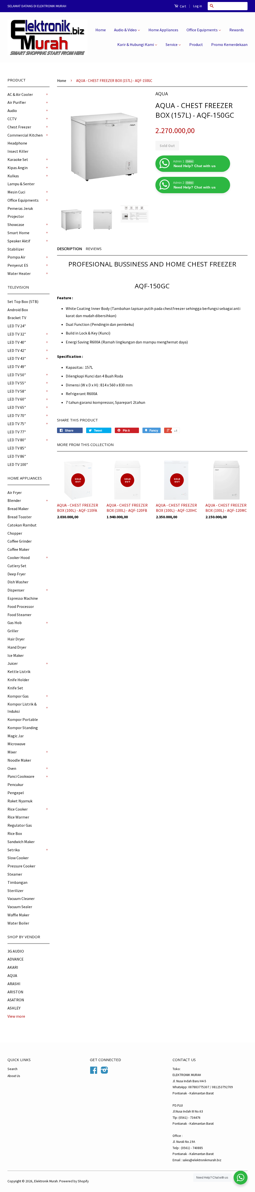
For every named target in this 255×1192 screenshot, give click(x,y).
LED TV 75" (16, 423)
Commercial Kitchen (25, 135)
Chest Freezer (19, 126)
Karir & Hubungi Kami (136, 44)
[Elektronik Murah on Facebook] (93, 1072)
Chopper (14, 533)
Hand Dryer (16, 647)
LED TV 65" (16, 407)
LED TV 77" (16, 431)
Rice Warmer (18, 817)
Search (12, 1069)
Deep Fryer (16, 573)
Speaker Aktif (18, 240)
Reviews (94, 248)
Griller (12, 630)
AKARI (12, 967)
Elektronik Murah (46, 1181)
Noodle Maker (19, 760)
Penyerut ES (17, 265)
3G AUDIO (15, 951)
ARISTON (15, 991)
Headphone (17, 143)
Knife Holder (18, 679)
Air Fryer (14, 492)
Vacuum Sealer (19, 906)
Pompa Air (16, 257)
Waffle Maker (18, 914)
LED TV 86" (16, 456)
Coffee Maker (18, 549)
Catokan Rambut (22, 524)
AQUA (12, 975)
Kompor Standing (22, 727)
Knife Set (15, 687)
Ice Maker (15, 655)
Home (100, 29)
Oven (11, 768)
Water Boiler (18, 923)
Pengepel (15, 792)
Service (172, 44)
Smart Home (18, 232)
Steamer (14, 874)
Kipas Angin (17, 167)
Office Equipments (202, 29)
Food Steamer (19, 614)
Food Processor (20, 606)
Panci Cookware (20, 776)
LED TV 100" (17, 464)
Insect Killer (17, 151)
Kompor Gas (18, 696)
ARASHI (13, 983)
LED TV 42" (16, 350)
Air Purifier (16, 102)
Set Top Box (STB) (22, 301)
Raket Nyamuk (19, 800)
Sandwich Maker (21, 841)
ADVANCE (15, 959)
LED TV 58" (16, 391)
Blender (14, 500)
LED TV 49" (16, 366)
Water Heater (19, 273)
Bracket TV (16, 317)
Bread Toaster (19, 516)
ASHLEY (13, 1008)
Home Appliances (163, 29)
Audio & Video (125, 29)
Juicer (12, 663)
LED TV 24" (16, 325)
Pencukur (15, 784)
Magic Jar (15, 735)
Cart (182, 6)
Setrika (13, 849)
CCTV (11, 118)
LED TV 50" (16, 374)
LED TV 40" (16, 342)
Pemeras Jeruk (20, 208)
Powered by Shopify (74, 1181)
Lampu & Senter (21, 183)
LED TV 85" (16, 448)
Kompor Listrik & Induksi (22, 708)
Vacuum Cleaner (21, 898)
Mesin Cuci (16, 191)
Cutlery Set (16, 565)
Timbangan (17, 882)
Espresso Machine (22, 598)
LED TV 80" (16, 439)
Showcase (15, 224)
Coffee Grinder (19, 541)
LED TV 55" (16, 382)
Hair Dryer (16, 638)
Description (69, 248)
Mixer (12, 751)
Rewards (236, 29)
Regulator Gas (19, 825)
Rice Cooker (17, 809)
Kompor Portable (22, 719)
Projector (15, 216)
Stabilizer (15, 249)
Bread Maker (18, 508)
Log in (197, 6)
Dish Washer (17, 581)
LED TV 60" (16, 399)
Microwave (16, 743)
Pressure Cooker (21, 865)
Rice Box (14, 833)
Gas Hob (14, 622)
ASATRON (15, 999)
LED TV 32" (16, 334)
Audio (12, 110)
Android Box (17, 309)
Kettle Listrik (18, 671)
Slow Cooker (18, 857)
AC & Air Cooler (20, 94)
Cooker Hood (18, 557)
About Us (13, 1076)
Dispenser (15, 590)
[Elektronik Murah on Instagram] (104, 1072)
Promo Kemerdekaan (229, 44)
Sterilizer (15, 890)
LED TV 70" (16, 415)
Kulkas (13, 175)
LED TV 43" (16, 358)
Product (196, 44)
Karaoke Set (17, 159)
